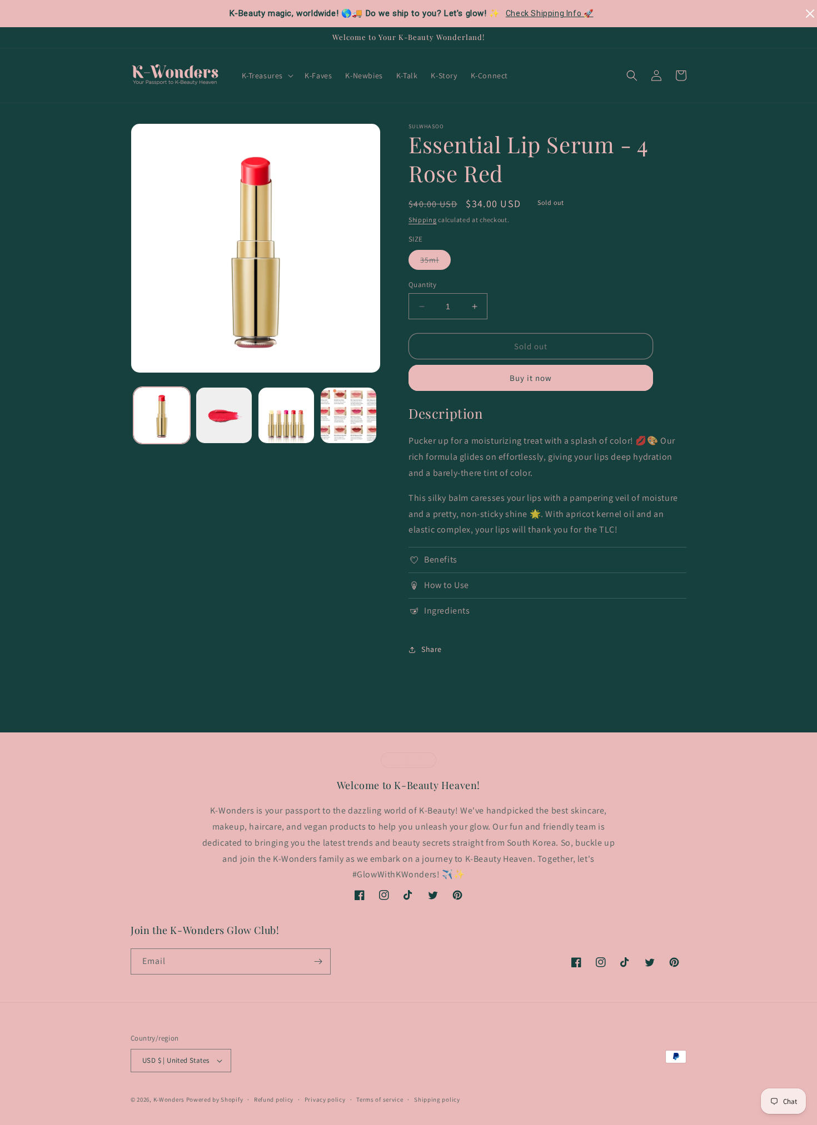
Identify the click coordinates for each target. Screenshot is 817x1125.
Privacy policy (325, 1099)
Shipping (423, 219)
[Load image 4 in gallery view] (348, 415)
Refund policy (273, 1099)
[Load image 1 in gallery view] (161, 415)
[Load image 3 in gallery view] (286, 415)
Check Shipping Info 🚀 (550, 13)
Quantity (422, 284)
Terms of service (379, 1099)
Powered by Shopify (214, 1099)
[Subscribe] (318, 961)
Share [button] (431, 649)
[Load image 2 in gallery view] (224, 415)
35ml (435, 262)
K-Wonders (169, 1099)
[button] (266, 75)
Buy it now (531, 378)
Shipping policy (437, 1099)
